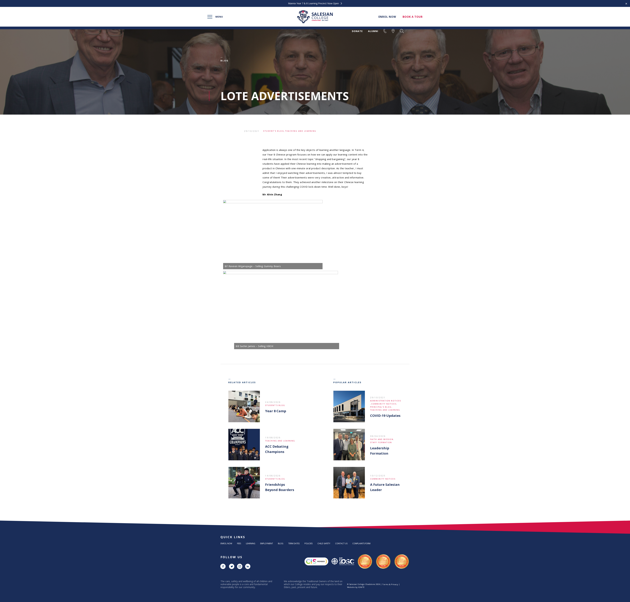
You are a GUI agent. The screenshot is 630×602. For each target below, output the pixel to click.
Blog (280, 543)
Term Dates (294, 543)
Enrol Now (226, 543)
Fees (239, 543)
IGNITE (361, 587)
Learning (250, 543)
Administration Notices (385, 400)
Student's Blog (273, 131)
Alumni (373, 31)
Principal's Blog (381, 407)
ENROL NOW (387, 17)
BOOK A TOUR (413, 17)
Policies (308, 543)
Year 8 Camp (275, 411)
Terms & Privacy (390, 584)
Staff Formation (381, 442)
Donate (357, 31)
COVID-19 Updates (385, 415)
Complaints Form (361, 543)
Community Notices (383, 404)
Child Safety (323, 543)
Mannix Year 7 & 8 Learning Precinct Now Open (313, 3)
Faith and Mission (381, 439)
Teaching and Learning (300, 131)
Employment (266, 543)
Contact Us (341, 543)
